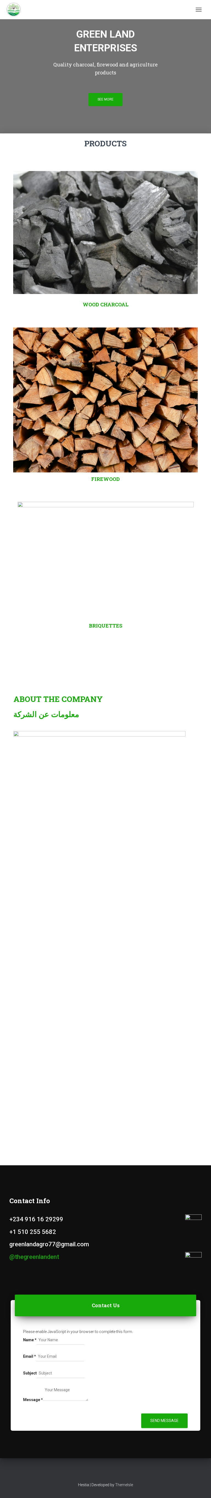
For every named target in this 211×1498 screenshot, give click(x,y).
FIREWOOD (105, 479)
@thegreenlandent (34, 1256)
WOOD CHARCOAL (106, 304)
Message (33, 1400)
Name (30, 1340)
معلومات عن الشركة (46, 714)
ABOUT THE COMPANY (58, 699)
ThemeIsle (124, 1485)
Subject (30, 1373)
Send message (164, 1420)
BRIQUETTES (105, 625)
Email (29, 1356)
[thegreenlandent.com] (16, 9)
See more (105, 99)
